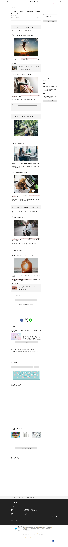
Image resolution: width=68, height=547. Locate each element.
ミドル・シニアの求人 (30, 528)
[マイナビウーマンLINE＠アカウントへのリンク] (52, 516)
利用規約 (32, 509)
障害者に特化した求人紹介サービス (37, 528)
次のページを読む (26, 299)
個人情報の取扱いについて (34, 510)
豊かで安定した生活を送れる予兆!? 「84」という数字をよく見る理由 (23, 349)
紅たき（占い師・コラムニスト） (15, 17)
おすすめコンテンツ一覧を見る (50, 21)
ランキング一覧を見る (50, 100)
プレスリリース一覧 (26, 510)
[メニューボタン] (7, 1)
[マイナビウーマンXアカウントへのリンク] (54, 516)
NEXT (31, 304)
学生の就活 (24, 527)
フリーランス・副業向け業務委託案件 (46, 528)
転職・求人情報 (40, 527)
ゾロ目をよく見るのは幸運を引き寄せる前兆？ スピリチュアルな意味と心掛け (25, 351)
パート (26, 528)
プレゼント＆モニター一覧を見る (26, 448)
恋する (25, 3)
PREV (20, 304)
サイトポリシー (26, 513)
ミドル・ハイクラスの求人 (48, 527)
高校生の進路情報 (25, 530)
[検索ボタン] (61, 1)
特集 (37, 3)
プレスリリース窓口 (26, 509)
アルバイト (24, 528)
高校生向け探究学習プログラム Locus (31, 530)
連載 (34, 3)
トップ (11, 3)
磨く (21, 3)
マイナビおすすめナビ (14, 520)
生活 (17, 7)
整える (18, 3)
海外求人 (44, 527)
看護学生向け (31, 527)
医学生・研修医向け (36, 527)
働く (14, 3)
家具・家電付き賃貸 (25, 534)
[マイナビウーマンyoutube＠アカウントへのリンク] (56, 516)
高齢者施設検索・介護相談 (40, 534)
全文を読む (26, 342)
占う (31, 3)
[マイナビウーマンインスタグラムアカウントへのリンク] (49, 516)
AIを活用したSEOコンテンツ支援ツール (32, 534)
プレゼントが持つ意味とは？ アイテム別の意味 (27, 105)
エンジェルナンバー (14, 15)
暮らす (28, 3)
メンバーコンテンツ (42, 3)
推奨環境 (25, 514)
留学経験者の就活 (28, 527)
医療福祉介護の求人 (25, 529)
